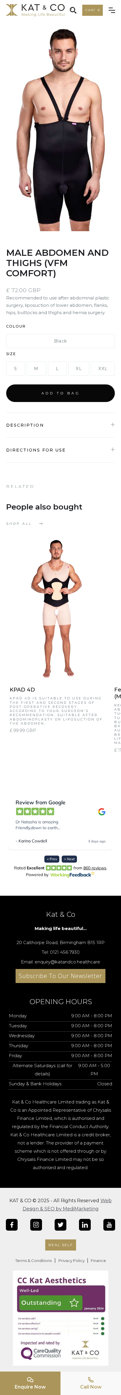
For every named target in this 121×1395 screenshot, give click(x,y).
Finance (98, 1260)
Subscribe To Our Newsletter (60, 976)
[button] (92, 10)
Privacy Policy (71, 1260)
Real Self (60, 1245)
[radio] (60, 341)
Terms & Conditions (33, 1260)
